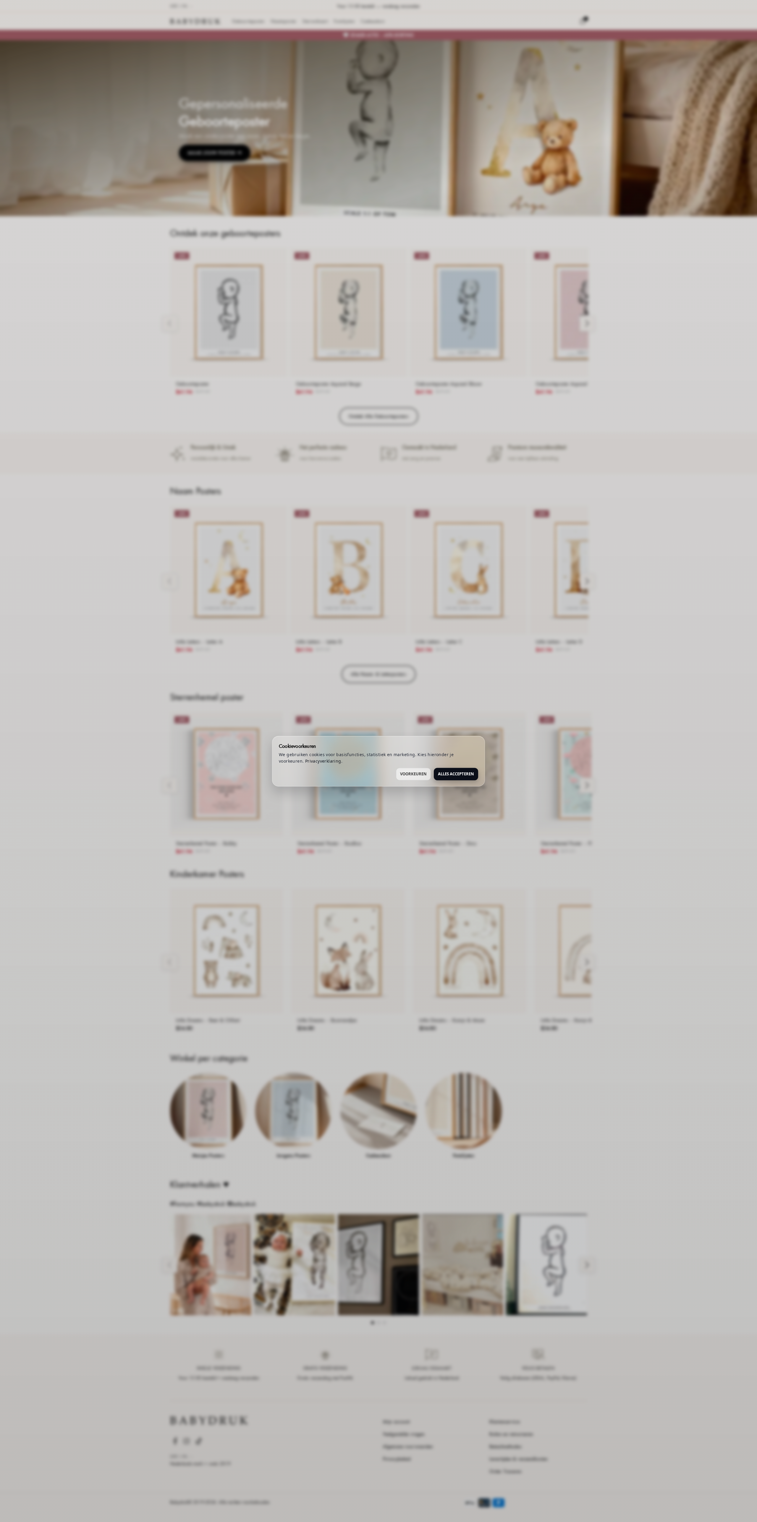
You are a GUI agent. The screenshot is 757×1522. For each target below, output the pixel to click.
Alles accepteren (456, 773)
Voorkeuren (413, 773)
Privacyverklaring (323, 761)
